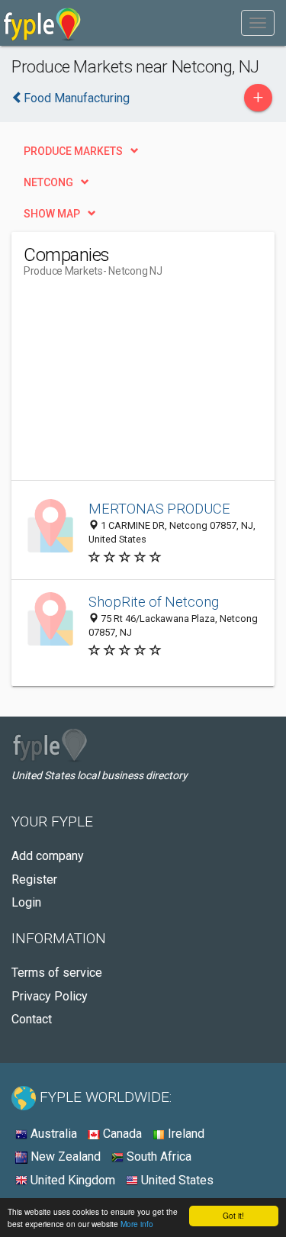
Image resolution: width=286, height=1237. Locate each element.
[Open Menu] (258, 23)
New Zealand (64, 1156)
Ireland (184, 1133)
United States (176, 1180)
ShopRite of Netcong (153, 602)
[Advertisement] (138, 384)
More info (137, 1223)
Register (34, 879)
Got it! (233, 1215)
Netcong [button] (48, 182)
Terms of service (56, 972)
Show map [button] (52, 214)
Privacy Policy (49, 996)
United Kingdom (71, 1180)
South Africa (157, 1156)
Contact (31, 1019)
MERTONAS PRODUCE (159, 509)
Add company (47, 856)
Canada (121, 1133)
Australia (52, 1133)
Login (26, 902)
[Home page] (42, 23)
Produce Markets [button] (73, 151)
